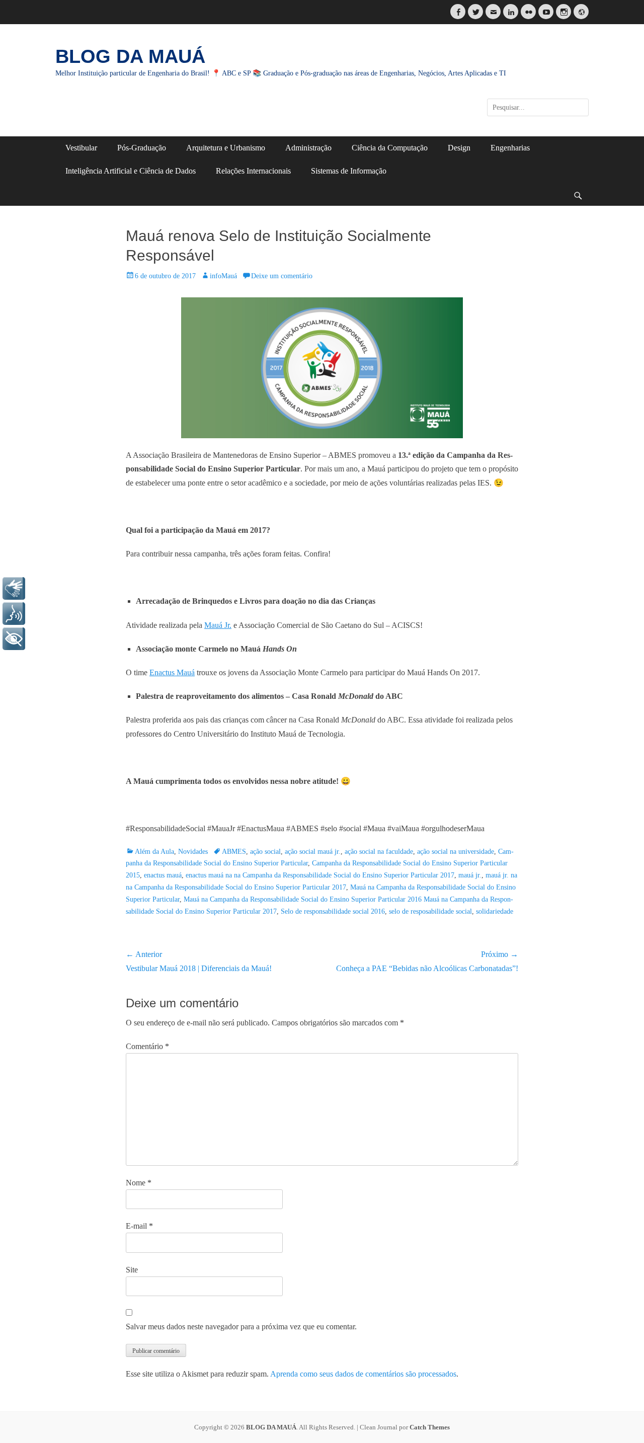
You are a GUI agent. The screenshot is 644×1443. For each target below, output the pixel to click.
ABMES (234, 851)
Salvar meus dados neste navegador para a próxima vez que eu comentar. (241, 1326)
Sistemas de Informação (348, 171)
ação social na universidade (455, 851)
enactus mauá (163, 875)
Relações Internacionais (253, 171)
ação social (265, 851)
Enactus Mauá (172, 672)
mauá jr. (469, 875)
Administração (308, 147)
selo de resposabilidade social (430, 911)
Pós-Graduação (141, 147)
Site (132, 1269)
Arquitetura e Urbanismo (225, 147)
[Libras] (14, 588)
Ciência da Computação (390, 147)
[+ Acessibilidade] (14, 638)
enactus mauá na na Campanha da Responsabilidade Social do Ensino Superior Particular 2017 (320, 875)
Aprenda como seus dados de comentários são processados (363, 1374)
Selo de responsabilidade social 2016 (333, 911)
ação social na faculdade (379, 851)
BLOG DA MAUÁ (130, 56)
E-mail (139, 1226)
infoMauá (223, 276)
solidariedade (494, 911)
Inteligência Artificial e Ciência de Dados (130, 171)
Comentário (147, 1046)
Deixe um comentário (281, 276)
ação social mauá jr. (313, 851)
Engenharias (510, 147)
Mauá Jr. (217, 625)
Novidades (193, 851)
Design (459, 147)
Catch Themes (430, 1427)
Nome (138, 1182)
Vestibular (81, 147)
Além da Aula (154, 851)
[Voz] (14, 613)
